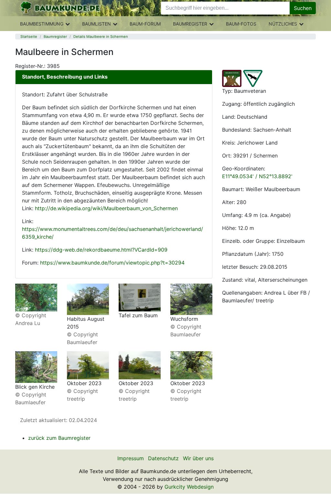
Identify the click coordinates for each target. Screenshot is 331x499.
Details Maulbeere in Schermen (100, 36)
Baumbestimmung (41, 24)
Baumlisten (96, 24)
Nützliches (283, 24)
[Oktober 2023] (88, 365)
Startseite (28, 36)
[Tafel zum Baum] (140, 297)
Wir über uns (198, 458)
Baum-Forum (145, 24)
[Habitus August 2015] (88, 299)
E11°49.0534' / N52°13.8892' (257, 176)
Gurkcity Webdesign (189, 486)
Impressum (130, 458)
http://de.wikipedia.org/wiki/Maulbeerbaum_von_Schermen (106, 208)
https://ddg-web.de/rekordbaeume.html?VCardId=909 (101, 249)
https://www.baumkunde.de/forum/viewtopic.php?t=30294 (112, 262)
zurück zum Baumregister (59, 438)
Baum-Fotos (241, 24)
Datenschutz (163, 458)
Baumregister (190, 24)
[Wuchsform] (191, 299)
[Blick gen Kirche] (36, 366)
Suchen (303, 8)
